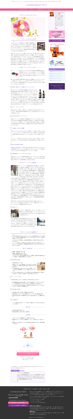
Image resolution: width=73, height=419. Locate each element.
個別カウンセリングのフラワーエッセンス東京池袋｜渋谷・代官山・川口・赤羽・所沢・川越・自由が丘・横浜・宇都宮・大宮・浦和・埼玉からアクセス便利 (18, 395)
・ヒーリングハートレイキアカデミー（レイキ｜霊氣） (37, 399)
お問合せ (32, 358)
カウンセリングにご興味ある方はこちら (27, 353)
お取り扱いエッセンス (41, 9)
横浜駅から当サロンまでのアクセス (56, 80)
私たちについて (50, 9)
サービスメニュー (32, 9)
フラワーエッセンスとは (23, 9)
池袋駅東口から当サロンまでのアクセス (56, 71)
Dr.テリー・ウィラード (28, 72)
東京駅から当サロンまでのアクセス (56, 73)
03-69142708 (14, 398)
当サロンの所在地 (52, 69)
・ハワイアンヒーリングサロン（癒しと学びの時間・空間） (38, 402)
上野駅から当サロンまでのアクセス (56, 75)
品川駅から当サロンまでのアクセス (56, 78)
